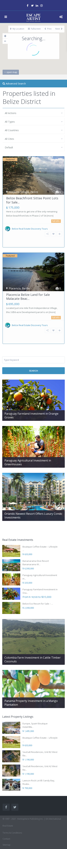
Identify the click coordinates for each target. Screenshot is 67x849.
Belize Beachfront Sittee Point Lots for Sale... (32, 200)
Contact (6, 838)
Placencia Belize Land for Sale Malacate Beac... (28, 297)
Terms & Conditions (12, 832)
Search (33, 370)
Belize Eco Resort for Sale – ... (38, 603)
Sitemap (6, 844)
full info (56, 221)
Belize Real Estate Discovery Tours (30, 228)
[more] (50, 215)
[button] (33, 68)
